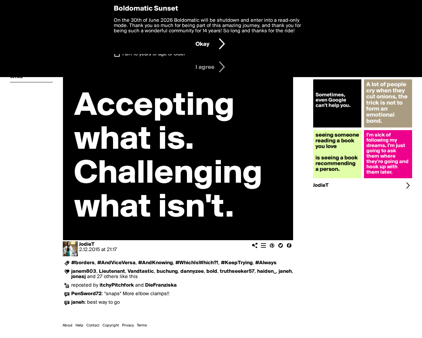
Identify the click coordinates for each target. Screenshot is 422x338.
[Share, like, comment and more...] (337, 127)
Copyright (111, 325)
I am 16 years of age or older (153, 54)
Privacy (128, 325)
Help (79, 325)
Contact (93, 325)
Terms (142, 325)
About (68, 325)
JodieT (87, 244)
